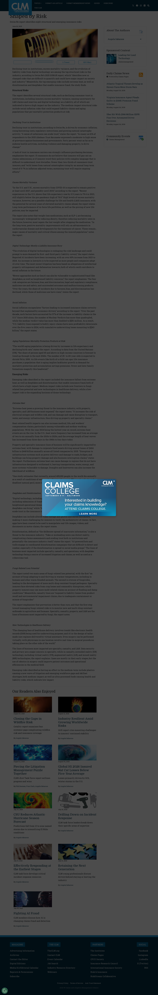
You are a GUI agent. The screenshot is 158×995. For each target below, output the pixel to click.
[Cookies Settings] (5, 991)
